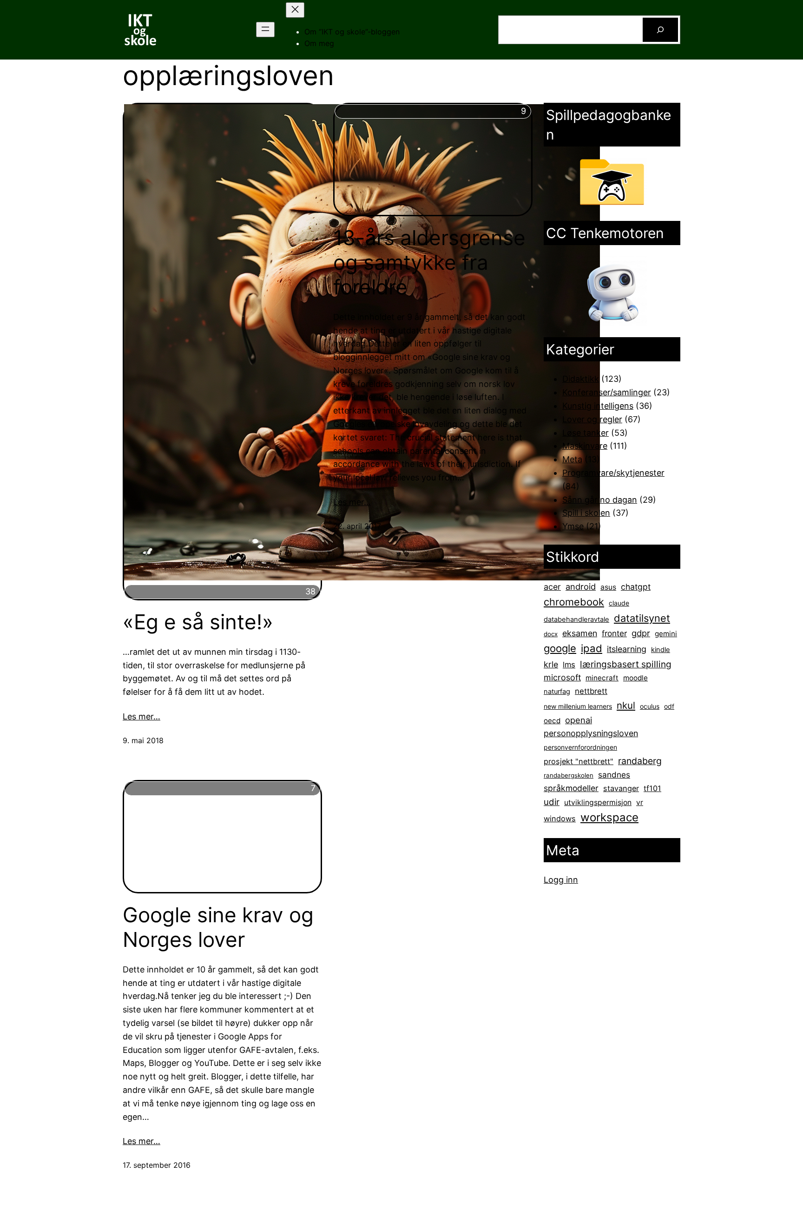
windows (560, 818)
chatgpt (636, 587)
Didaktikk (580, 379)
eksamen (579, 633)
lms (569, 664)
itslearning (626, 649)
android (581, 586)
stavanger (621, 788)
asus (608, 587)
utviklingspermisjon (598, 802)
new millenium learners (578, 706)
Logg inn (561, 880)
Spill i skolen (586, 513)
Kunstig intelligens (597, 406)
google (560, 648)
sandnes (614, 774)
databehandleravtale (576, 619)
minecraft (602, 677)
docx (551, 634)
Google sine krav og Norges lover (218, 927)
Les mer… (141, 716)
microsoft (562, 677)
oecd (552, 720)
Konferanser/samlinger (606, 392)
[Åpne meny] (265, 29)
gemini (666, 633)
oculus (649, 706)
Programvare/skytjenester (613, 473)
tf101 (652, 788)
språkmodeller (571, 788)
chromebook (574, 602)
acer (552, 587)
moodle (635, 677)
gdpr (641, 633)
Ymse (573, 526)
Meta (572, 459)
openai (578, 720)
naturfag (557, 691)
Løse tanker (585, 433)
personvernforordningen (580, 747)
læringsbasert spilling (625, 664)
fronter (614, 633)
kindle (660, 650)
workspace (609, 817)
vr (639, 802)
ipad (591, 648)
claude (619, 603)
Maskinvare (584, 446)
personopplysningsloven (591, 733)
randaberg (640, 760)
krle (551, 664)
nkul (626, 705)
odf (669, 706)
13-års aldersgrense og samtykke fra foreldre (429, 262)
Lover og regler (592, 419)
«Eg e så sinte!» (198, 622)
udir (551, 802)
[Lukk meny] (295, 10)
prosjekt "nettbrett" (578, 761)
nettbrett (591, 691)
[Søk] (660, 30)
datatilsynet (642, 618)
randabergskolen (568, 775)
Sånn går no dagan (599, 500)
